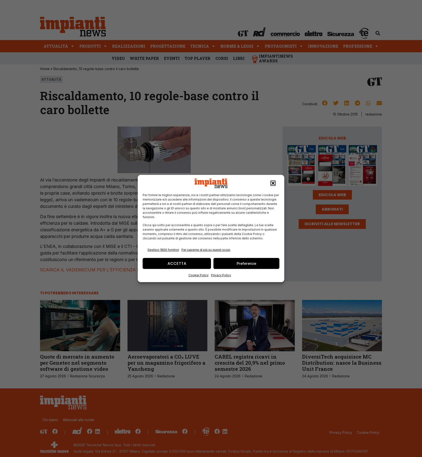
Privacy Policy (221, 275)
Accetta (177, 263)
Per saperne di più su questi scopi (205, 250)
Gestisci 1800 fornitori (163, 250)
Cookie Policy (199, 275)
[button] (273, 183)
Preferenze (246, 263)
